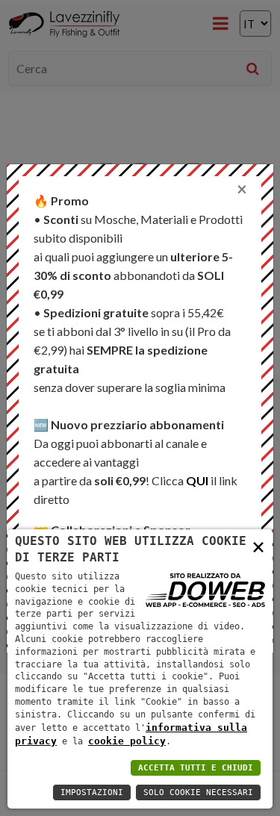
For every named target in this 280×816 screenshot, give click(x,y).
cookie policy (127, 741)
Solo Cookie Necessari (198, 792)
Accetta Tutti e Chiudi (195, 768)
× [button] (258, 546)
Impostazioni (91, 792)
